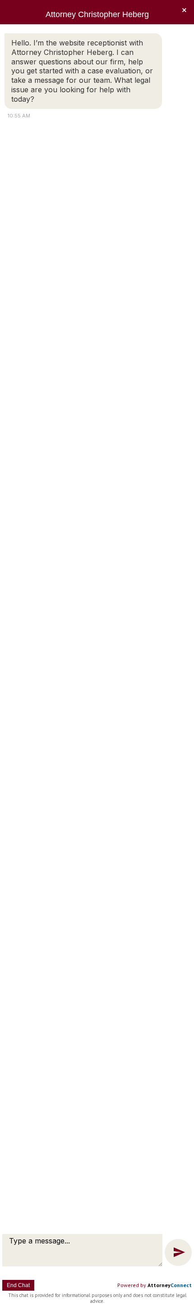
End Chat (18, 1285)
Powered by (154, 1285)
